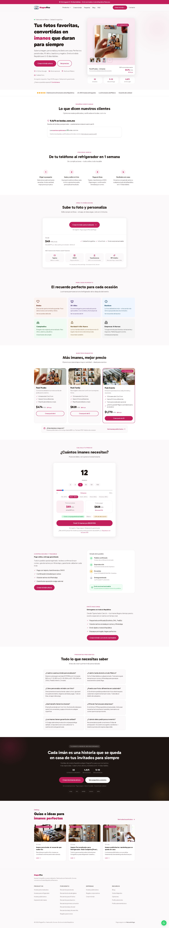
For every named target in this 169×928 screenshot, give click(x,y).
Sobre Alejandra (117, 893)
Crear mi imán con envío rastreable (103, 638)
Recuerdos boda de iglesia (68, 893)
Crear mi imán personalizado (83, 225)
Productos (65, 7)
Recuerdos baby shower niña (69, 910)
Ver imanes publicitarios (115, 429)
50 (92, 484)
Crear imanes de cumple (43, 335)
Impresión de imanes (40, 900)
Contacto (132, 7)
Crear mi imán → (120, 7)
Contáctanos (55, 82)
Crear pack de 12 (84, 413)
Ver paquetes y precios (97, 780)
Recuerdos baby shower (67, 907)
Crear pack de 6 (50, 413)
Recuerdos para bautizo (67, 900)
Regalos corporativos (93, 893)
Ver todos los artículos (125, 819)
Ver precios (64, 63)
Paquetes (87, 7)
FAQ (99, 7)
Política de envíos (117, 900)
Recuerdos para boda (67, 890)
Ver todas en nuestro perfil (89, 134)
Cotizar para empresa (111, 335)
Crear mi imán (77, 7)
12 (80, 484)
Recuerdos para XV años (67, 896)
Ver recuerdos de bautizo (112, 313)
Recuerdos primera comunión (69, 903)
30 (86, 484)
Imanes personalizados (41, 890)
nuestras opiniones (58, 130)
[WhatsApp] (163, 922)
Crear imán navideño (77, 335)
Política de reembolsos (119, 903)
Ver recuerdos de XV (77, 313)
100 (97, 484)
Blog (93, 7)
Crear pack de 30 (118, 418)
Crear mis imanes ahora (71, 780)
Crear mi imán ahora (45, 63)
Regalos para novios (66, 914)
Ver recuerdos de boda (43, 313)
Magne (38, 875)
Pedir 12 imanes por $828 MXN (84, 523)
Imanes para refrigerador (41, 893)
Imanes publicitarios (40, 896)
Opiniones (115, 896)
